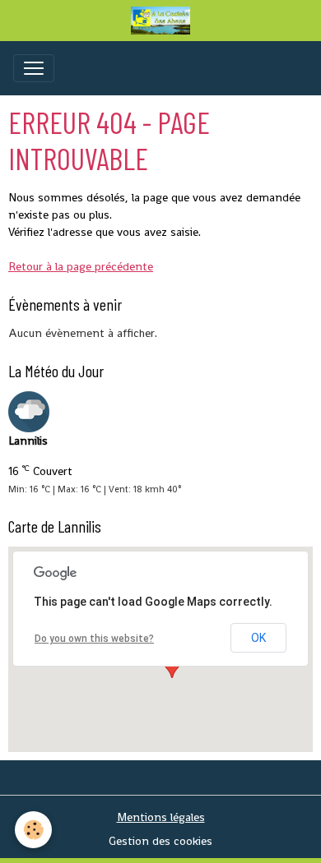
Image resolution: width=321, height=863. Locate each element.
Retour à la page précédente (80, 266)
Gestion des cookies (160, 840)
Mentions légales (161, 817)
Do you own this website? (94, 638)
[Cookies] (33, 829)
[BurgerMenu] (33, 68)
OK (258, 637)
